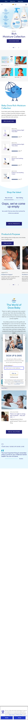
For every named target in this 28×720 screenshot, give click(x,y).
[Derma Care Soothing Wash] (5, 161)
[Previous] (9, 47)
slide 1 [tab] (13, 284)
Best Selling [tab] (19, 198)
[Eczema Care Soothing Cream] (5, 175)
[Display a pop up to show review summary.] (21, 136)
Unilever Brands (17, 380)
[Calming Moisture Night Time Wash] (5, 133)
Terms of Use (12, 714)
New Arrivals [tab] (8, 198)
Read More (4, 388)
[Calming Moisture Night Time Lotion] (5, 147)
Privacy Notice (17, 384)
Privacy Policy (20, 714)
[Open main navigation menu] (26, 5)
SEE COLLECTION (9, 121)
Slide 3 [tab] (14, 47)
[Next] (18, 47)
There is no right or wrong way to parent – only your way (17, 415)
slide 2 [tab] (14, 284)
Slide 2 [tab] (13, 47)
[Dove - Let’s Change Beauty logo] (14, 4)
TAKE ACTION (7, 243)
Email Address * (8, 365)
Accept (19, 717)
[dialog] (14, 360)
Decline (6, 717)
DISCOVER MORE (14, 41)
